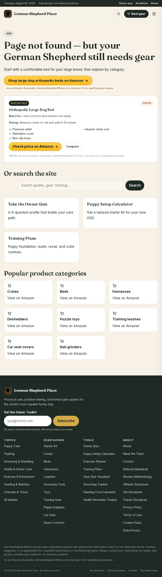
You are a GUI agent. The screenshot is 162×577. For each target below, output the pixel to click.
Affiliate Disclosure (135, 484)
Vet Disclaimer (132, 492)
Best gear (138, 13)
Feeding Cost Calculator (99, 492)
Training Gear (52, 500)
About (154, 3)
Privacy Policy (132, 507)
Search (135, 185)
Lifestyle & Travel (16, 492)
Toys (47, 492)
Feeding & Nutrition (17, 484)
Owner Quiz (91, 446)
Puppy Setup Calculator (99, 454)
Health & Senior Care (18, 469)
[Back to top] (154, 570)
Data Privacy (131, 530)
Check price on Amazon (35, 146)
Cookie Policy (132, 522)
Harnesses (51, 469)
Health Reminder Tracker (100, 500)
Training (9, 454)
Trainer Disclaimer (135, 500)
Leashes (49, 476)
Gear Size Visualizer (96, 476)
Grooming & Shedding (18, 461)
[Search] (118, 14)
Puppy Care (12, 446)
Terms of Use (132, 515)
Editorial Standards (135, 469)
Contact (128, 461)
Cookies (133, 570)
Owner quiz (126, 3)
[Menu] (154, 14)
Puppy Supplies (54, 507)
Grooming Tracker (95, 484)
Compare (72, 146)
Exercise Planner (94, 461)
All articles (142, 3)
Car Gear (50, 515)
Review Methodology (137, 476)
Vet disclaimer (96, 570)
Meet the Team (133, 454)
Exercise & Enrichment (19, 476)
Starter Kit (50, 446)
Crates (48, 454)
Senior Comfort (54, 522)
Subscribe (66, 421)
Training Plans (92, 469)
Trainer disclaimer (116, 570)
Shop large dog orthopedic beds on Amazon (48, 81)
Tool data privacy (149, 570)
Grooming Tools (54, 484)
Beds (47, 461)
